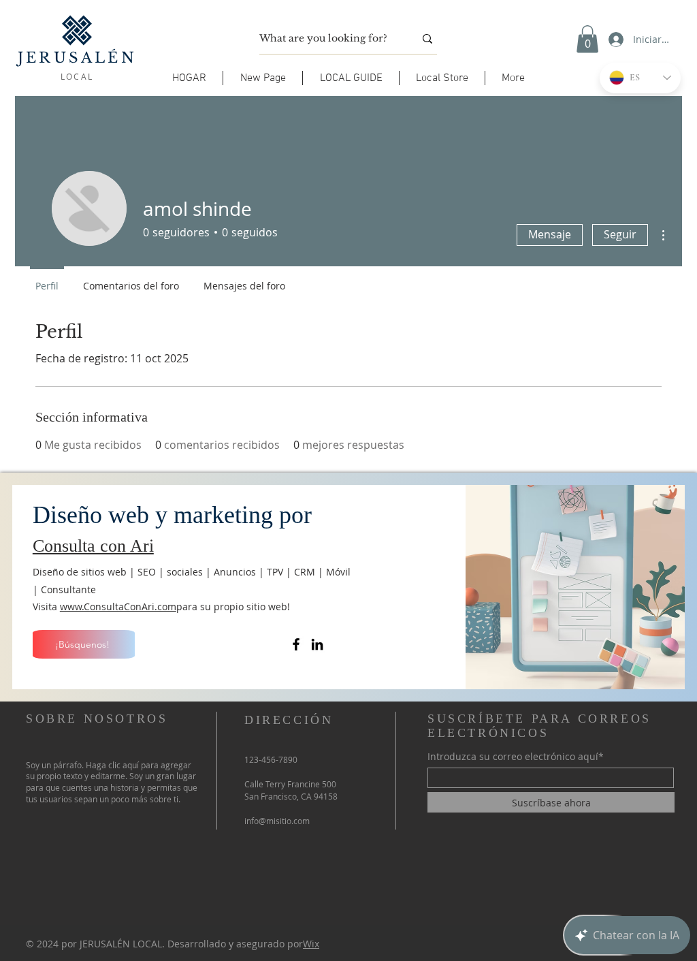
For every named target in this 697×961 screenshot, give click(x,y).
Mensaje (549, 234)
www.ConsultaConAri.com (118, 606)
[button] (351, 78)
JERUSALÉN (77, 58)
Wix (311, 943)
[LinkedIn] (317, 644)
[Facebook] (296, 644)
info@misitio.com (277, 820)
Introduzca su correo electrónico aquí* (515, 756)
